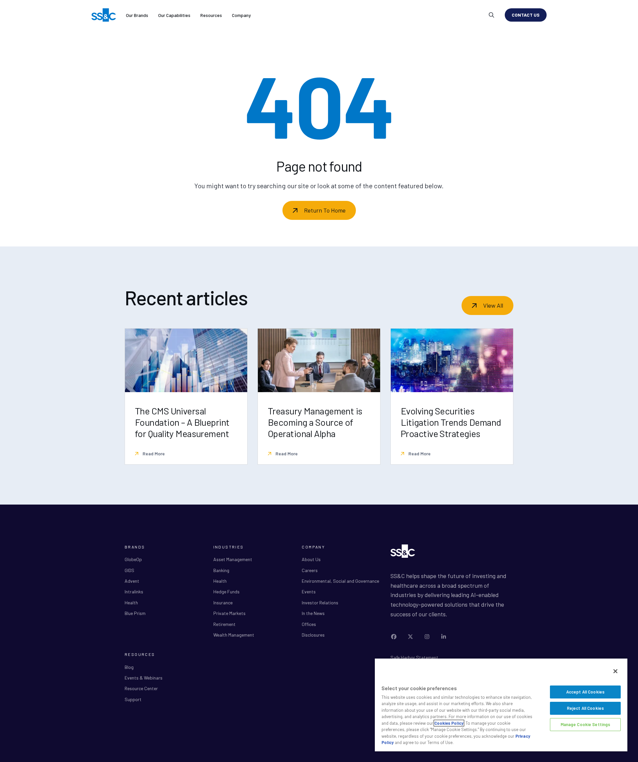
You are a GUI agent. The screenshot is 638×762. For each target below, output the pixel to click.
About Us (311, 559)
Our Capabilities (174, 15)
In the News (313, 613)
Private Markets (229, 613)
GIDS (129, 570)
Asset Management (232, 559)
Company (241, 15)
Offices (309, 624)
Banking (221, 570)
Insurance (223, 602)
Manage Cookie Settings (585, 724)
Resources (211, 15)
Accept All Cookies (585, 691)
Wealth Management (233, 635)
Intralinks (134, 591)
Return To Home (325, 210)
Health (131, 602)
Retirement (224, 624)
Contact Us (526, 15)
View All (493, 305)
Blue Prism (135, 613)
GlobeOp (133, 559)
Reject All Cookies (585, 708)
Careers (310, 570)
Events (309, 591)
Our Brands (137, 15)
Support (133, 699)
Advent (132, 581)
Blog (129, 667)
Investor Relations (320, 602)
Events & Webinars (143, 678)
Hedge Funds (226, 591)
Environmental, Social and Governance (340, 581)
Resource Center (141, 688)
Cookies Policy (449, 723)
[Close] (615, 671)
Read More (153, 453)
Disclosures (313, 635)
